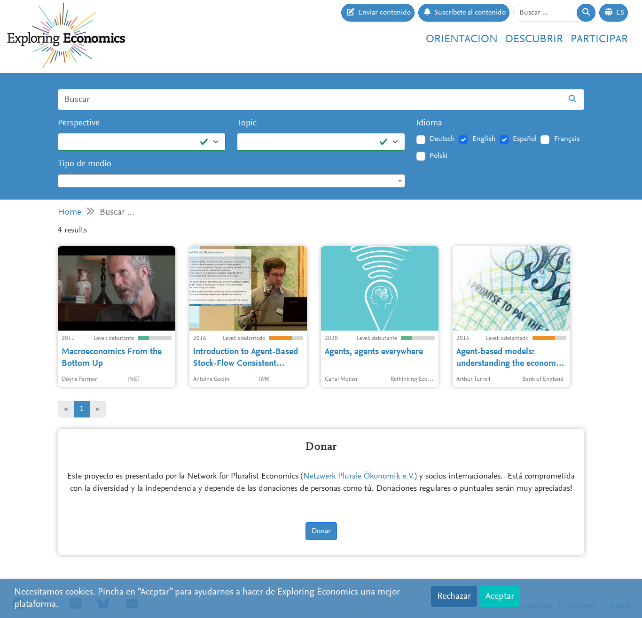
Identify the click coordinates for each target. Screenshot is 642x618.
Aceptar (499, 596)
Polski (438, 156)
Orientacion (462, 39)
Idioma (429, 123)
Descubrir (534, 39)
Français (566, 139)
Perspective (79, 123)
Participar (599, 39)
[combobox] (231, 180)
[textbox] (231, 181)
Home (69, 212)
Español (525, 139)
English (484, 139)
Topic (247, 123)
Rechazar (454, 596)
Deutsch (442, 139)
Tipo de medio (84, 164)
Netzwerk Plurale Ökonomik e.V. (359, 476)
